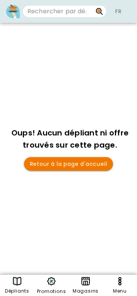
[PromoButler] (13, 11)
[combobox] (57, 11)
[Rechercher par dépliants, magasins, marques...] (99, 11)
